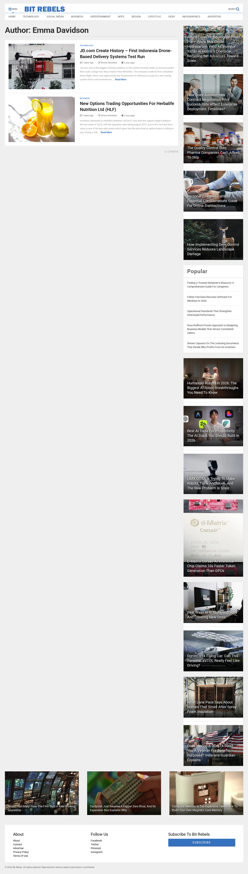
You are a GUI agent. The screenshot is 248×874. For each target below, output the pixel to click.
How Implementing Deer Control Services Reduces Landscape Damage (213, 249)
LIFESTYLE (154, 16)
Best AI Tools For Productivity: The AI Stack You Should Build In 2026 (213, 435)
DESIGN (136, 16)
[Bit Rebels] (43, 10)
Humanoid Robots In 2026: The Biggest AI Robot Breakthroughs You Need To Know (212, 388)
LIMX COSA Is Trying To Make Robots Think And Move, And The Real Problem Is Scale (211, 483)
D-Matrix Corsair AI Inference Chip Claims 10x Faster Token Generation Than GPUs (211, 566)
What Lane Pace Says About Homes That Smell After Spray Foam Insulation (211, 707)
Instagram (96, 852)
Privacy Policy (21, 852)
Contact (17, 844)
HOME (12, 16)
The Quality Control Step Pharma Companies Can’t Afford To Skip (213, 152)
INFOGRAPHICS (191, 16)
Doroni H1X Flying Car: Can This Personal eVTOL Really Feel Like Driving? (213, 660)
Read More (120, 79)
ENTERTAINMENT (101, 16)
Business (85, 98)
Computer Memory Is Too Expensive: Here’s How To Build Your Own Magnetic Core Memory (204, 808)
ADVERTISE (214, 16)
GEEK (171, 16)
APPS (121, 16)
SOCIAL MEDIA (55, 16)
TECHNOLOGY (31, 16)
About (16, 840)
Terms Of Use (20, 855)
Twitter (95, 844)
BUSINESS (77, 16)
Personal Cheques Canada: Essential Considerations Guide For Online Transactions (212, 201)
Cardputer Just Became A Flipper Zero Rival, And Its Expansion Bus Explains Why (123, 808)
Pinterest (96, 848)
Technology (86, 45)
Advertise (18, 848)
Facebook (96, 840)
